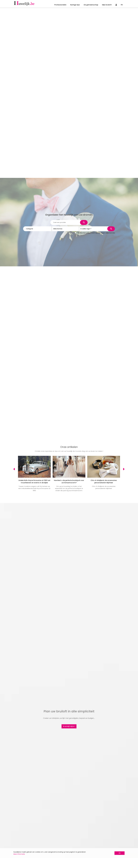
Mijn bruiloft (107, 5)
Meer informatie (19, 854)
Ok (120, 853)
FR (122, 5)
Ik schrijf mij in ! (69, 726)
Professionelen (60, 5)
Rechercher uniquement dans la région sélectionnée (96, 233)
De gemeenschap (91, 5)
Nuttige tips (75, 5)
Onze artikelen (69, 447)
